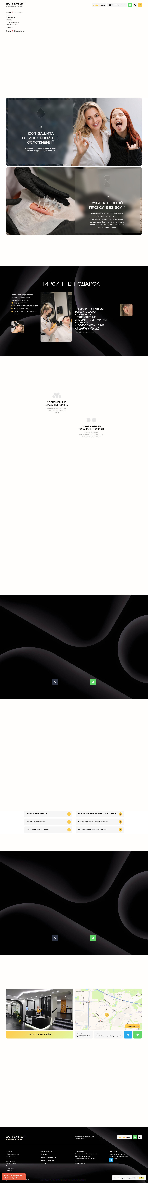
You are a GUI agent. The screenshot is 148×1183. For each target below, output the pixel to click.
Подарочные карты (12, 22)
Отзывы (8, 20)
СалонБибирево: (14, 12)
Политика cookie (80, 1161)
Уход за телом (10, 1161)
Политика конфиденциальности (85, 1158)
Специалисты (10, 17)
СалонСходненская (15, 31)
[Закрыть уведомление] (24, 1174)
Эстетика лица (10, 1156)
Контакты (9, 27)
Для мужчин (10, 1173)
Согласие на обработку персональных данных (87, 1154)
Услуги (8, 15)
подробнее (134, 1178)
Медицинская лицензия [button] (82, 1156)
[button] (117, 5)
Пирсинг (22, 43)
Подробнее (114, 776)
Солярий (9, 1170)
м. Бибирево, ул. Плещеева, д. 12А (84, 1136)
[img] (125, 740)
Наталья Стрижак (87, 769)
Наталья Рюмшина (122, 769)
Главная (8, 43)
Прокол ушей (10, 1168)
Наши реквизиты (80, 1163)
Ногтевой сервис (11, 1159)
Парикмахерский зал (12, 1154)
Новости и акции (11, 25)
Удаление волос (11, 1163)
